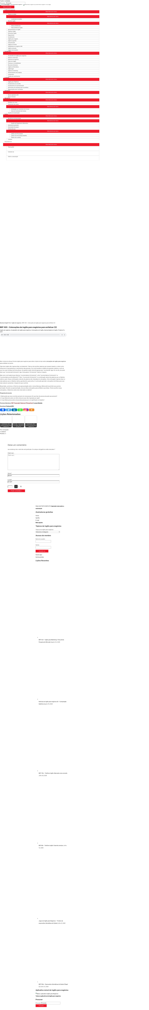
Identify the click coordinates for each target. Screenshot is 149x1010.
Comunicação (11, 42)
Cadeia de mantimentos (14, 76)
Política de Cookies (16, 137)
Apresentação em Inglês (14, 29)
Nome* (10, 473)
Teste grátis (11, 147)
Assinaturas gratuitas (13, 125)
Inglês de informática (13, 67)
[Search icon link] (5, 160)
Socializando (11, 37)
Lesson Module (38, 403)
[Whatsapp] (20, 409)
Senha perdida (40, 557)
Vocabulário (8, 51)
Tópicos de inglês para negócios (44, 529)
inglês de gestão (12, 40)
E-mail (37, 520)
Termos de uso (11, 129)
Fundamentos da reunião (14, 83)
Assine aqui (39, 554)
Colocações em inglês (38, 330)
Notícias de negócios (13, 59)
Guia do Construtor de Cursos (18, 111)
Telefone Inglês (12, 31)
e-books (7, 77)
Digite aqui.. (11, 453)
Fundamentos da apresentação (16, 85)
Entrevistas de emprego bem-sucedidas (18, 87)
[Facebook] (3, 409)
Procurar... (3, 3)
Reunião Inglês (11, 21)
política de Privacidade (17, 133)
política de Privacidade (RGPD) (19, 135)
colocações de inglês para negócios (56, 361)
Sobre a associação (13, 156)
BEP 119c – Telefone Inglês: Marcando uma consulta (53, 773)
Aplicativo (7, 90)
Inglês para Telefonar (13, 81)
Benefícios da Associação (14, 118)
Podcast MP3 (10, 406)
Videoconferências (15, 25)
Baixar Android (11, 96)
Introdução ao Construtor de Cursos (20, 109)
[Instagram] (26, 409)
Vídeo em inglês (12, 61)
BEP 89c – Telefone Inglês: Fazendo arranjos (51, 845)
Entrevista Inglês (12, 33)
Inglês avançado (12, 48)
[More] (31, 409)
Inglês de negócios (5, 330)
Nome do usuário (40, 539)
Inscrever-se (8, 141)
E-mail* (10, 479)
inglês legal (11, 68)
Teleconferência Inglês (17, 27)
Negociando (11, 35)
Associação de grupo (13, 127)
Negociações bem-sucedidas (15, 89)
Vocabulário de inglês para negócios (17, 55)
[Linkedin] (14, 409)
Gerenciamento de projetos (15, 72)
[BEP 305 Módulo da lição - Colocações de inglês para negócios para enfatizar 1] (23, 358)
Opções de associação (14, 112)
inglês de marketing (13, 70)
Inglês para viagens (13, 38)
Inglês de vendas (12, 44)
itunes (37, 515)
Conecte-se (11, 151)
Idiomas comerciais (13, 57)
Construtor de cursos (13, 104)
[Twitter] (8, 409)
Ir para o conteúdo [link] (5, 1)
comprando (11, 74)
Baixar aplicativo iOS (13, 95)
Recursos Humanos (13, 65)
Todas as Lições (12, 14)
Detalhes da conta (12, 102)
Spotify (38, 518)
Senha (37, 545)
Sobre (6, 114)
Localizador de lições (16, 19)
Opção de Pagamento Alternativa (19, 123)
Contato (10, 139)
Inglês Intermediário (13, 50)
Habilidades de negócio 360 (15, 46)
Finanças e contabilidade (14, 63)
